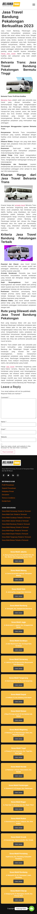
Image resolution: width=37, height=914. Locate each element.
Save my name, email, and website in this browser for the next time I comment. (15, 446)
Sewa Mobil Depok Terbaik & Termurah (15, 534)
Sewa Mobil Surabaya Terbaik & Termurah (16, 517)
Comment (5, 397)
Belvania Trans (6, 100)
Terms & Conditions (8, 498)
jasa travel (10, 367)
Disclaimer (5, 494)
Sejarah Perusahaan (9, 488)
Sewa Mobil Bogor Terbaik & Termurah (15, 530)
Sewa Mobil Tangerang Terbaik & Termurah (16, 537)
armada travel (20, 205)
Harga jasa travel (8, 54)
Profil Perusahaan (8, 485)
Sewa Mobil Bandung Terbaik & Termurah (16, 524)
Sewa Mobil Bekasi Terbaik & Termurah (15, 540)
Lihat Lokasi (18, 561)
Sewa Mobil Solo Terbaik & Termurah (14, 514)
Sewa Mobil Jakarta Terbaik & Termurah (15, 521)
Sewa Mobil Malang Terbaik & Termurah (15, 527)
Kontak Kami (6, 501)
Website (4, 437)
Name (3, 421)
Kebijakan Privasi (8, 491)
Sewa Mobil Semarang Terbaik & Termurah (16, 511)
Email (3, 429)
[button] (31, 908)
